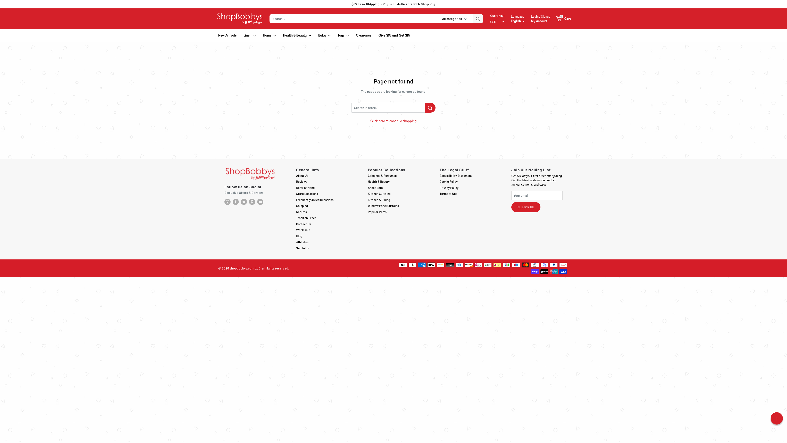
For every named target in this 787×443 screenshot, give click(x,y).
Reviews (301, 181)
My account (539, 21)
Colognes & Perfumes (382, 175)
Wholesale (303, 230)
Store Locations (307, 193)
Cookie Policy (449, 181)
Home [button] (267, 35)
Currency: (497, 15)
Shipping (302, 206)
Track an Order (306, 218)
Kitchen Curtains (379, 193)
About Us (302, 175)
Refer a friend (305, 188)
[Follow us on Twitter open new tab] (244, 202)
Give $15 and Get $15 (394, 35)
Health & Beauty (379, 181)
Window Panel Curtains (383, 206)
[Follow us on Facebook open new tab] (236, 202)
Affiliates (302, 242)
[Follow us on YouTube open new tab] (260, 202)
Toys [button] (341, 35)
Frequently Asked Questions (314, 200)
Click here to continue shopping (393, 121)
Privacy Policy (449, 188)
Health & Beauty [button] (295, 35)
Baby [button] (322, 35)
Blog (299, 236)
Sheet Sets (375, 188)
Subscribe (525, 207)
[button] (563, 19)
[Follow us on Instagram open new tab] (227, 202)
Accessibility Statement (456, 175)
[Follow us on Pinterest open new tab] (252, 202)
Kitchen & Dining (379, 200)
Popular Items (377, 212)
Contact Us (303, 224)
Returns (301, 212)
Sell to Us (302, 248)
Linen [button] (247, 35)
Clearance (363, 35)
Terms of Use (448, 193)
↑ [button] (776, 418)
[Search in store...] (430, 108)
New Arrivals (227, 35)
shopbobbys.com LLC (245, 268)
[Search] (478, 18)
